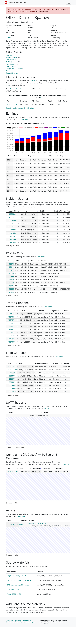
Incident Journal (13, 57)
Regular (63, 156)
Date (23, 311)
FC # (9, 364)
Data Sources (18, 620)
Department (32, 156)
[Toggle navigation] (68, 3)
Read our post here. (61, 9)
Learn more (24, 119)
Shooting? (57, 211)
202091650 (12, 239)
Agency (54, 311)
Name (16, 156)
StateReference (42, 11)
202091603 (12, 243)
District (42, 211)
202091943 (12, 233)
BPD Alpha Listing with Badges (18, 585)
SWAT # (10, 413)
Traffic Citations (13, 62)
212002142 (11, 223)
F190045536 (12, 379)
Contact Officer (41, 364)
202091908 (12, 230)
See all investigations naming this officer (20, 108)
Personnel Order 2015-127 (37, 523)
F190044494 (12, 388)
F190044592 (12, 385)
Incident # (11, 211)
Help (12, 620)
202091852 (12, 236)
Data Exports (27, 620)
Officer (18, 261)
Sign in (33, 622)
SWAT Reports (12, 66)
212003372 (12, 217)
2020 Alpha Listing (13, 589)
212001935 (11, 227)
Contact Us (26, 622)
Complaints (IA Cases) (14, 69)
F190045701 (12, 376)
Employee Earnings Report (16, 576)
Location (64, 311)
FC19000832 (12, 370)
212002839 (12, 220)
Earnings (9, 55)
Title (50, 156)
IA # (9, 468)
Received (36, 468)
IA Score (32, 81)
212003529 (12, 214)
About (8, 620)
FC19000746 (12, 373)
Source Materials (12, 73)
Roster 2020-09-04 (14, 594)
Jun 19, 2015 (14, 525)
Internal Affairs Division (17, 89)
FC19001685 (12, 367)
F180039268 (12, 391)
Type (33, 261)
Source (23, 520)
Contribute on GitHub (12, 622)
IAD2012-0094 (11, 104)
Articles (9, 71)
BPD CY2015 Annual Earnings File (19, 580)
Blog (21, 622)
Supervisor (54, 364)
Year (9, 156)
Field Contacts (12, 64)
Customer (44, 261)
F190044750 (12, 382)
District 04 (9, 38)
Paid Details (11, 60)
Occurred (26, 211)
